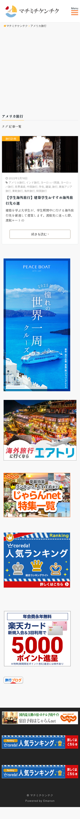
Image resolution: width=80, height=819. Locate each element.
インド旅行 (32, 182)
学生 (41, 186)
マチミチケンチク (41, 795)
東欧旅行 (17, 191)
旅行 (55, 186)
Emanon (49, 800)
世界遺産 (20, 186)
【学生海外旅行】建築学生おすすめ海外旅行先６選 (39, 200)
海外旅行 (29, 191)
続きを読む (39, 234)
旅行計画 (11, 138)
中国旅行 (32, 186)
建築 (48, 186)
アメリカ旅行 (17, 182)
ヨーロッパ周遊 (50, 182)
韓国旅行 (41, 191)
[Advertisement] (40, 71)
